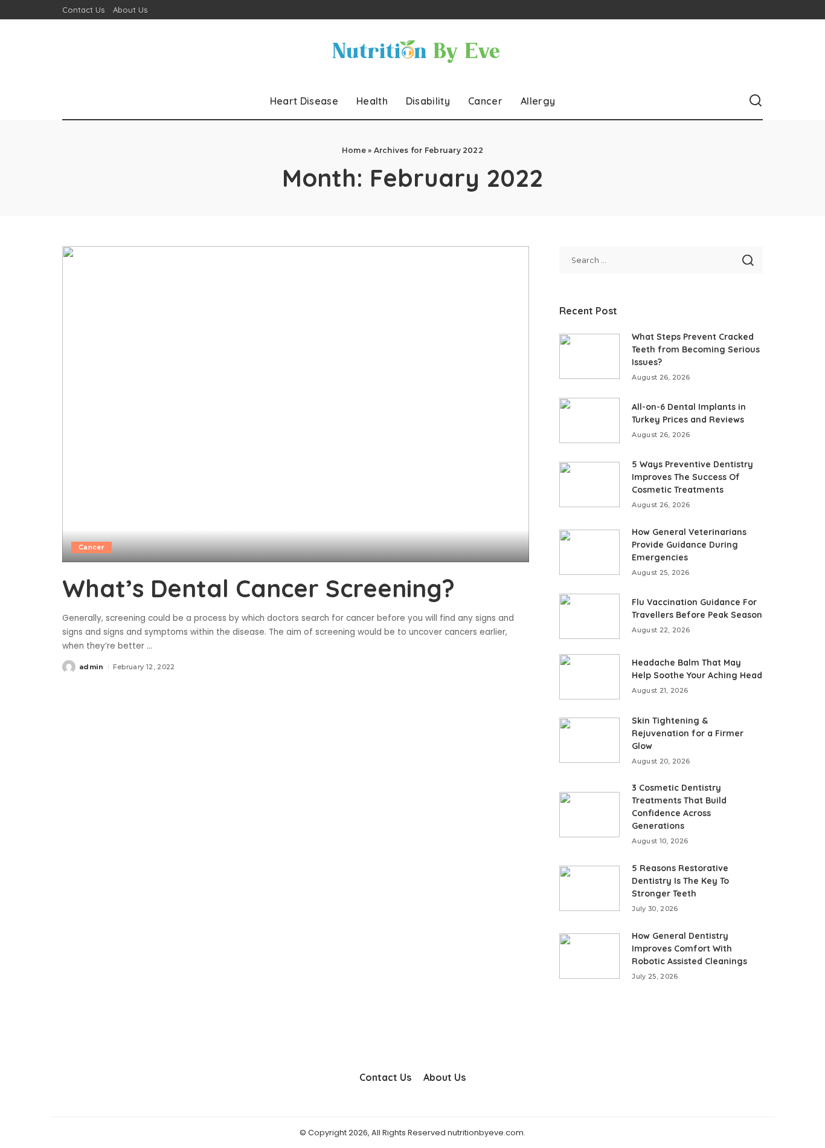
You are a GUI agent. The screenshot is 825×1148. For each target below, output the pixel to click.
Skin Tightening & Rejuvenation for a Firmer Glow (687, 733)
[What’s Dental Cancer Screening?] (295, 404)
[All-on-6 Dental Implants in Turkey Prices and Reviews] (589, 420)
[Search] (755, 101)
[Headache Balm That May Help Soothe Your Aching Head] (589, 676)
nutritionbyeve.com (486, 1132)
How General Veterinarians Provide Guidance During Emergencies (689, 545)
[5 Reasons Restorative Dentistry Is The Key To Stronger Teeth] (589, 888)
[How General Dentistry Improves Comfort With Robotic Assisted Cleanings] (589, 956)
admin (91, 667)
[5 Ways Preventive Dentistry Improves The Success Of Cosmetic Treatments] (589, 484)
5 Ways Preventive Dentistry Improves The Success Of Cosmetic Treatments (692, 477)
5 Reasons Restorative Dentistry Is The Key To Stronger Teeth (680, 881)
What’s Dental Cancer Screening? (258, 588)
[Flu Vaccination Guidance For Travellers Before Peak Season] (589, 616)
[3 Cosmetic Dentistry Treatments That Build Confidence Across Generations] (589, 814)
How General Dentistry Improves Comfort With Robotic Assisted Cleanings (689, 948)
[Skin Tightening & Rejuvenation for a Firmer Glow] (589, 740)
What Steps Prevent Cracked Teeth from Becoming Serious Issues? (696, 349)
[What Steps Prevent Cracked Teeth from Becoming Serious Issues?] (589, 356)
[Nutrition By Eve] (412, 51)
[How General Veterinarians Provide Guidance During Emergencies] (589, 552)
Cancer (91, 547)
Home (354, 150)
